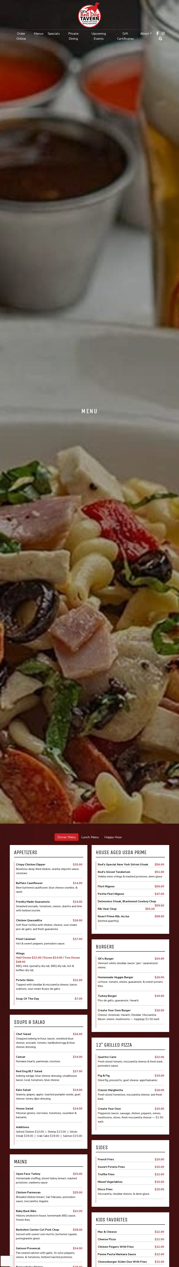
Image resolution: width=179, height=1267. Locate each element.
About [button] (144, 33)
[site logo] (89, 15)
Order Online (24, 36)
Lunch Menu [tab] (90, 837)
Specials (54, 33)
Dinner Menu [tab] (66, 837)
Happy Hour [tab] (113, 837)
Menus (39, 33)
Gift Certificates (127, 36)
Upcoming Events (98, 36)
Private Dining (73, 36)
